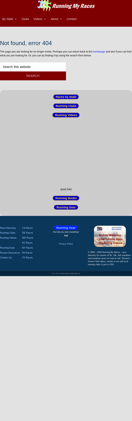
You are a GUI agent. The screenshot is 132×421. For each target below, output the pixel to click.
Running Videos (66, 115)
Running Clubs (66, 106)
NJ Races (27, 242)
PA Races (27, 252)
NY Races (27, 247)
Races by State (66, 97)
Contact (72, 19)
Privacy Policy (66, 243)
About (54, 19)
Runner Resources (10, 252)
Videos (37, 19)
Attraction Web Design (69, 273)
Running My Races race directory (66, 5)
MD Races (27, 237)
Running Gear (66, 207)
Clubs (25, 19)
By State (7, 19)
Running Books (66, 198)
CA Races (27, 228)
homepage (99, 51)
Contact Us (6, 257)
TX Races (27, 257)
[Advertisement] (66, 152)
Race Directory (8, 228)
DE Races (27, 232)
